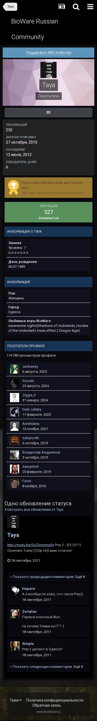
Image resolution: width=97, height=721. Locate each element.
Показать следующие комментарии (47, 667)
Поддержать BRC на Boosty (48, 52)
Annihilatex (30, 424)
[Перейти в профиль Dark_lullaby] (14, 412)
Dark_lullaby (31, 409)
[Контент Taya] (48, 112)
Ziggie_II (29, 395)
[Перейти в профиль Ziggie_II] (14, 397)
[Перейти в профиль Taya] (13, 522)
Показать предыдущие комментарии (48, 577)
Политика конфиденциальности (55, 700)
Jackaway (30, 366)
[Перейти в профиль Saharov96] (14, 440)
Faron (26, 481)
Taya (13, 535)
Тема (14, 700)
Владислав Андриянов (41, 452)
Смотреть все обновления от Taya (34, 509)
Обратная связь (46, 705)
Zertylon (29, 612)
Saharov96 (30, 438)
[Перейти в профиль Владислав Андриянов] (14, 454)
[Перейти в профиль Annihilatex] (14, 426)
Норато (28, 589)
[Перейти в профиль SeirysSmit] (14, 469)
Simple (28, 644)
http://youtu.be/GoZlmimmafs (30, 545)
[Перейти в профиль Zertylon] (15, 613)
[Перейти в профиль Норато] (15, 590)
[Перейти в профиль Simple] (15, 646)
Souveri (28, 381)
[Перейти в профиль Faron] (14, 483)
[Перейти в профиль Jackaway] (14, 369)
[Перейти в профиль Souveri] (14, 383)
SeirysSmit (30, 467)
